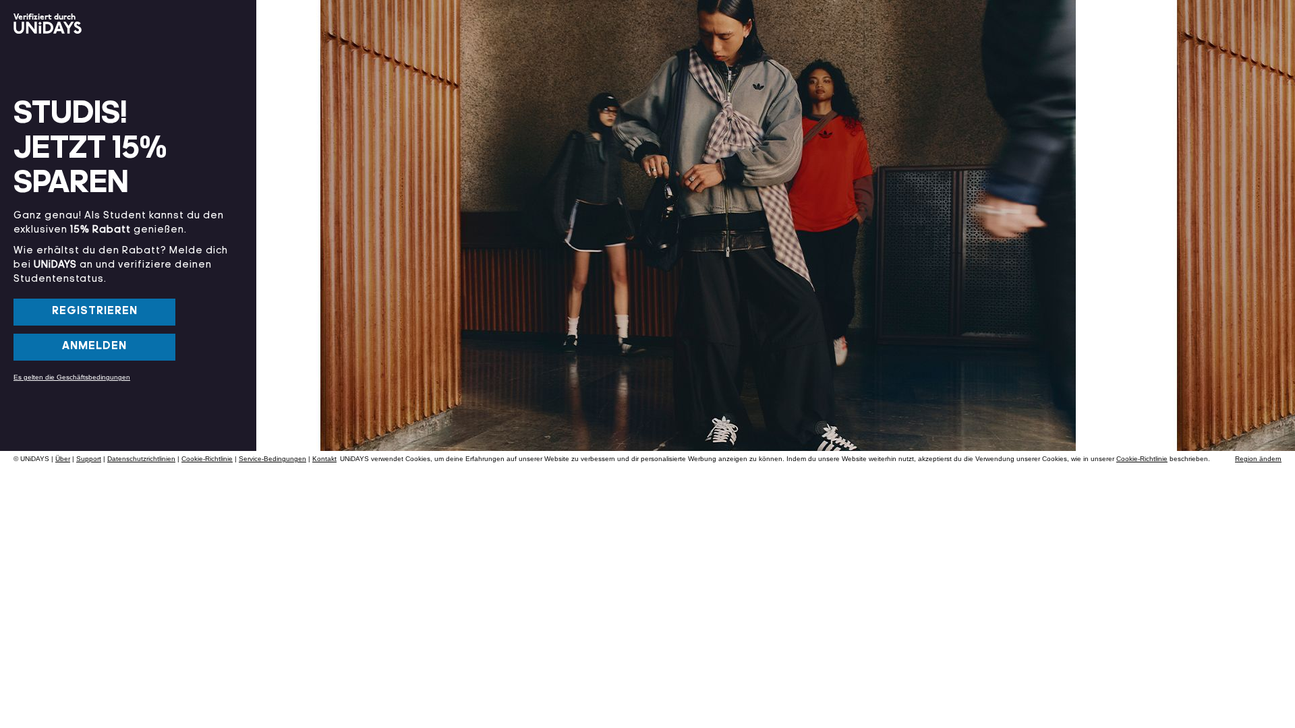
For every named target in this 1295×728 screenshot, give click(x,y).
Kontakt (324, 458)
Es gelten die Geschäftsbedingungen (71, 377)
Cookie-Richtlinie (207, 458)
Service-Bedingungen (272, 458)
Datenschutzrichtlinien (141, 458)
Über (62, 458)
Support (88, 458)
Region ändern (1258, 458)
